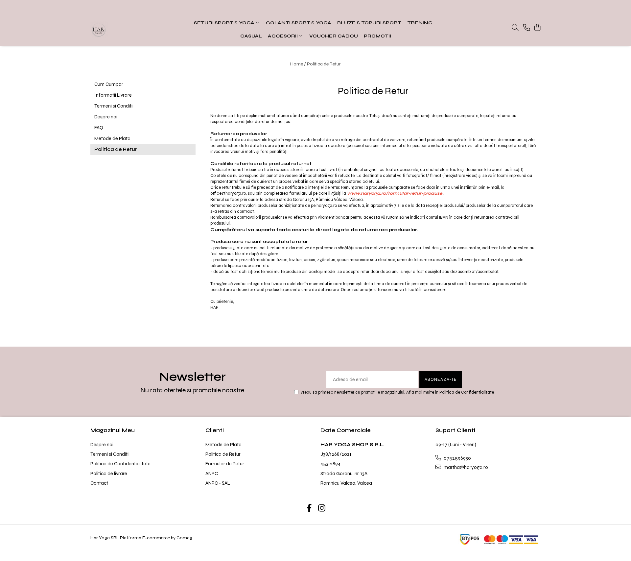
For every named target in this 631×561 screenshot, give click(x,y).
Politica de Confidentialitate (466, 392)
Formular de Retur (224, 464)
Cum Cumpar (108, 84)
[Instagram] (322, 509)
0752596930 (457, 458)
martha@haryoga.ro (465, 467)
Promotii (377, 36)
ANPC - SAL (217, 483)
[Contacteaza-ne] (526, 28)
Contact (99, 483)
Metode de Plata (112, 138)
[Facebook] (309, 509)
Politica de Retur (324, 64)
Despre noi (105, 117)
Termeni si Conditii (113, 106)
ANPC (211, 473)
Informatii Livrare (113, 95)
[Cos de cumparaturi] (537, 28)
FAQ (98, 128)
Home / (298, 64)
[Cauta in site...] (515, 28)
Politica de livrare (108, 473)
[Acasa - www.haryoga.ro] (131, 29)
